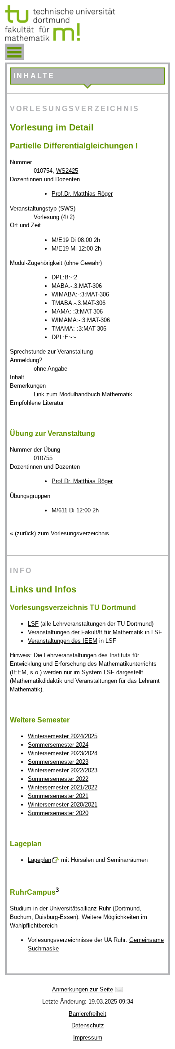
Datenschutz (87, 1025)
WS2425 (67, 170)
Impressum (87, 1037)
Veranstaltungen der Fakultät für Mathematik (85, 632)
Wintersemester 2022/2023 (62, 770)
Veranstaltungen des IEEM (62, 640)
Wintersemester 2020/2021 (62, 804)
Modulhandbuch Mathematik (95, 394)
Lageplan (39, 859)
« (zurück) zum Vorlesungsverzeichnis (59, 533)
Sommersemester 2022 (58, 779)
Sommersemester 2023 (58, 761)
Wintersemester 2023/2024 (62, 753)
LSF (33, 623)
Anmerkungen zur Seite (82, 989)
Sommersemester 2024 (58, 744)
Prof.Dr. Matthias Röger (82, 193)
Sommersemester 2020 (58, 813)
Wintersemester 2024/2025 (62, 736)
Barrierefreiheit (87, 1013)
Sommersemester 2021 (58, 796)
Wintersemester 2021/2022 (62, 787)
